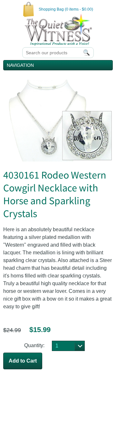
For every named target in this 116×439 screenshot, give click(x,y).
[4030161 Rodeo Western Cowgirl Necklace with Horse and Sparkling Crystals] (58, 159)
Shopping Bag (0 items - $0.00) (66, 9)
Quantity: (34, 345)
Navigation (20, 65)
